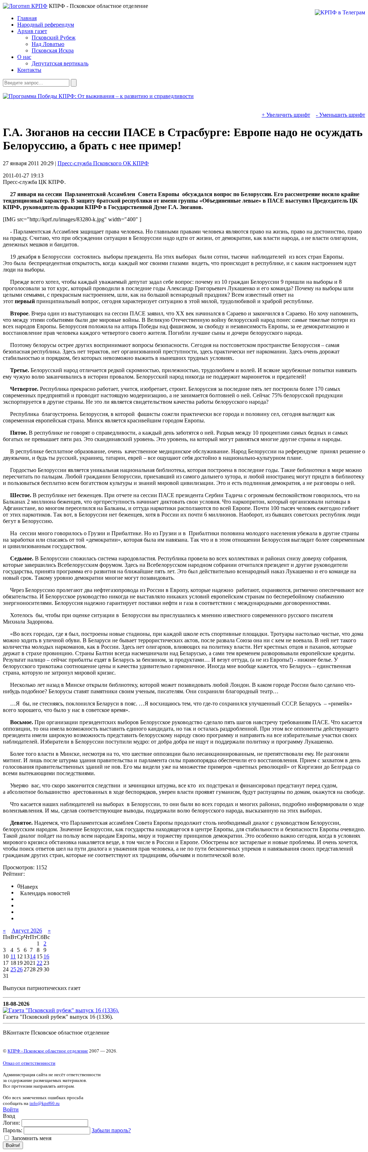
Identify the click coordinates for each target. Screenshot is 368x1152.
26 (20, 969)
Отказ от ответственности (29, 1063)
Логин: (11, 1123)
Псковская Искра (53, 50)
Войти (11, 1109)
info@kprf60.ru (44, 1103)
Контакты (29, 70)
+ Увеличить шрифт (286, 115)
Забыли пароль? (111, 1130)
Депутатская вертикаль (60, 63)
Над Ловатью (48, 44)
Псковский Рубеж (53, 37)
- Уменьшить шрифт (340, 115)
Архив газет (32, 31)
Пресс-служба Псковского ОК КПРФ (103, 163)
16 (46, 956)
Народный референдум (45, 25)
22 (39, 963)
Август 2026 (27, 930)
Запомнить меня (30, 1138)
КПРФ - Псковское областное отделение (48, 1051)
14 (33, 956)
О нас (24, 57)
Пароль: (12, 1130)
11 (13, 956)
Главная (27, 18)
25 (13, 969)
